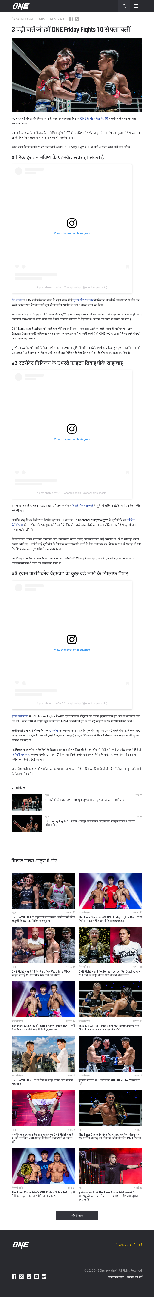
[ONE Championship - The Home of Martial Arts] (21, 6)
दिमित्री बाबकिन (20, 754)
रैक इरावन (17, 300)
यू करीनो (54, 730)
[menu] (136, 6)
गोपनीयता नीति (116, 1277)
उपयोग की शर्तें (134, 1277)
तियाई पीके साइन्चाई (82, 506)
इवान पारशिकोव (20, 716)
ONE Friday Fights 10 (94, 118)
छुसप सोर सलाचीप (83, 300)
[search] (124, 6)
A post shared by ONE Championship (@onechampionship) (72, 287)
